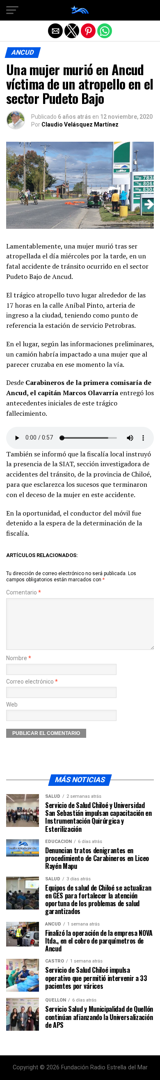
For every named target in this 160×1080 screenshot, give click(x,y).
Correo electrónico (32, 682)
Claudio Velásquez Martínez (80, 124)
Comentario (23, 593)
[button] (12, 10)
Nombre (18, 658)
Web (12, 705)
